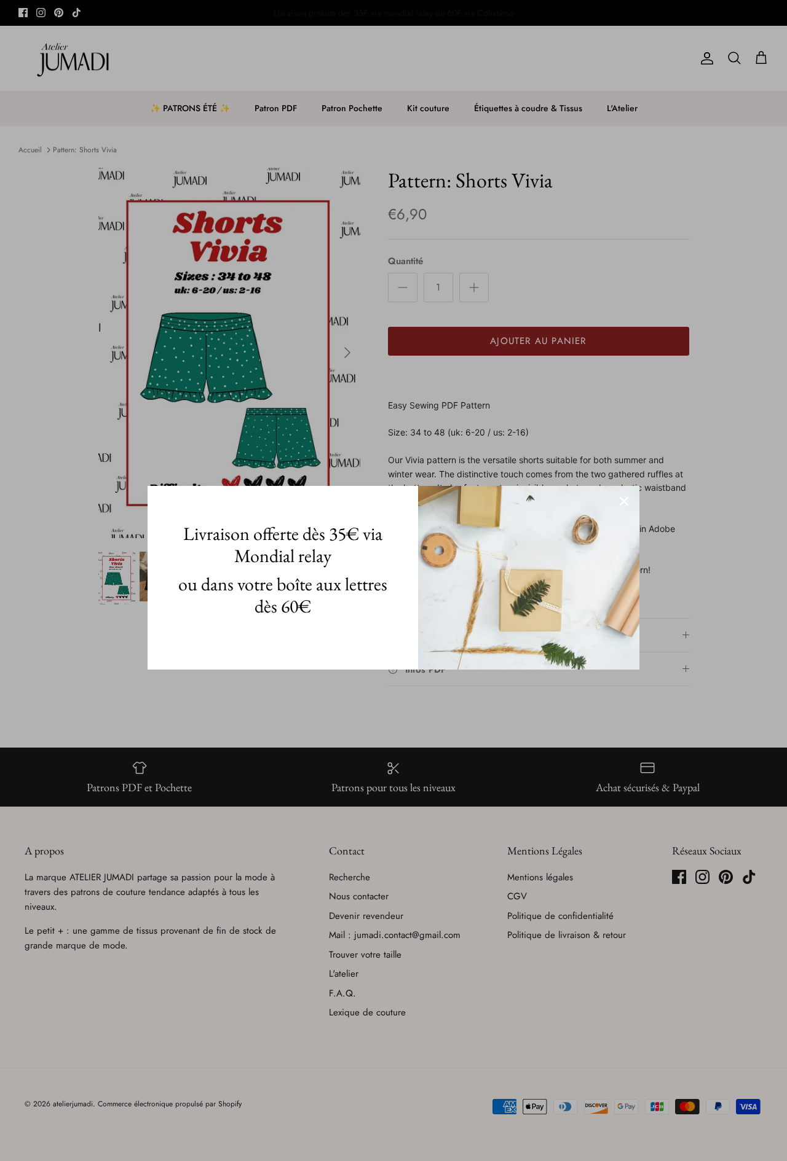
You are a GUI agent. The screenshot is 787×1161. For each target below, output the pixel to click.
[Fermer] (624, 501)
